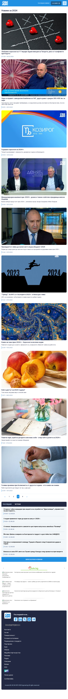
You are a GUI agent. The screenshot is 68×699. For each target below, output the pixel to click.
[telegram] (34, 619)
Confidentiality (8, 678)
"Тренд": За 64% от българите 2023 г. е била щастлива (23, 294)
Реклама (7, 655)
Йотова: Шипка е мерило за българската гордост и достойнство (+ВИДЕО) (32, 534)
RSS (5, 667)
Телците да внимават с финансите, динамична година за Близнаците (22, 152)
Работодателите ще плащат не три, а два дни (15, 488)
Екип (5, 647)
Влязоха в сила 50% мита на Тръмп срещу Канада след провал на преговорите (33, 551)
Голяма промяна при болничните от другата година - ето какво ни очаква (30, 485)
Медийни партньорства (12, 652)
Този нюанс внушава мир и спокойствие (13, 392)
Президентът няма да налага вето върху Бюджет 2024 (23, 247)
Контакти (7, 629)
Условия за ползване (11, 638)
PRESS (6, 649)
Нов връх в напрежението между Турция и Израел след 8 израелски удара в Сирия (32, 543)
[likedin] (20, 619)
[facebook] (16, 619)
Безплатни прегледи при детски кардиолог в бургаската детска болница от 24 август (38, 591)
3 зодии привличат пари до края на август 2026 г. (22, 519)
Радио (6, 658)
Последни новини (43, 3)
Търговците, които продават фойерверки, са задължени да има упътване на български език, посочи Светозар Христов (32, 103)
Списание (7, 661)
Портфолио (8, 644)
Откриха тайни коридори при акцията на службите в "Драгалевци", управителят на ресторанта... (34, 510)
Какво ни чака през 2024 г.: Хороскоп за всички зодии (22, 342)
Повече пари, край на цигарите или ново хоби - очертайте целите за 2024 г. (31, 437)
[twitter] (25, 619)
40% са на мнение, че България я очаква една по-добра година (21, 297)
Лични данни (8, 675)
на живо (55, 3)
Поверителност (9, 635)
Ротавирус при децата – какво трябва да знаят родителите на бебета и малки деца (37, 581)
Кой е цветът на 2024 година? (13, 390)
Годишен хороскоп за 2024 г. (12, 149)
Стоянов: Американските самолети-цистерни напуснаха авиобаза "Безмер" (32, 526)
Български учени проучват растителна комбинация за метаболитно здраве (35, 572)
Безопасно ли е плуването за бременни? (25, 600)
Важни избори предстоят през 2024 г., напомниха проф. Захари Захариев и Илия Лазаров (29, 201)
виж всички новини (34, 559)
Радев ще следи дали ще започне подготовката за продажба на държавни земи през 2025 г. (30, 249)
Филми (6, 664)
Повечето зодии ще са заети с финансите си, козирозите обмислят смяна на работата (28, 345)
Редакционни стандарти (12, 641)
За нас (6, 632)
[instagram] (29, 619)
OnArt (6, 671)
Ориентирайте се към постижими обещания (15, 440)
